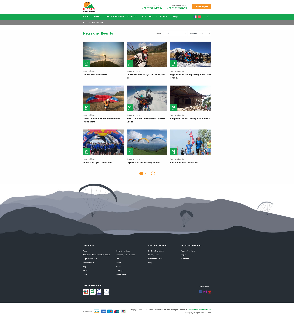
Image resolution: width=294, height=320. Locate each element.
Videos (118, 266)
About (152, 16)
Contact (165, 16)
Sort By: (159, 33)
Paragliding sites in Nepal (125, 255)
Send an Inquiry (201, 7)
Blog (88, 22)
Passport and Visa (188, 251)
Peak (85, 251)
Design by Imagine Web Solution (198, 313)
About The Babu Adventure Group (96, 255)
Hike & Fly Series (114, 16)
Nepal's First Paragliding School (143, 162)
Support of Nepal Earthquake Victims (190, 118)
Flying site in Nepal (92, 16)
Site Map (119, 270)
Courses (131, 16)
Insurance (185, 259)
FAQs (175, 16)
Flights (183, 255)
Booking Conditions (156, 251)
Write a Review (121, 274)
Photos (118, 263)
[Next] (153, 173)
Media (118, 259)
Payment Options (155, 259)
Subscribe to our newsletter (199, 310)
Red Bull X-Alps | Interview (184, 162)
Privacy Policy (153, 255)
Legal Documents (90, 259)
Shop (143, 16)
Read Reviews (88, 263)
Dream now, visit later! (95, 74)
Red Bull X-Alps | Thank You (97, 162)
